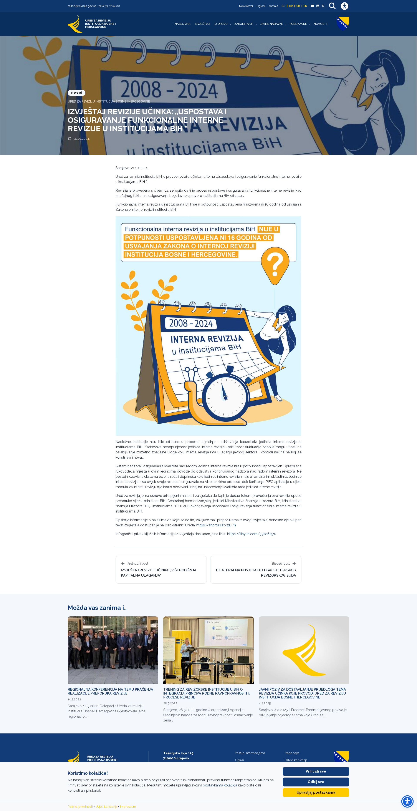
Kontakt (273, 6)
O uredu (221, 23)
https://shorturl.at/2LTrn (216, 525)
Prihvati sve (316, 771)
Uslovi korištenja (296, 760)
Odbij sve (316, 782)
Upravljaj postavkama (316, 792)
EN (305, 6)
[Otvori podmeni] (230, 24)
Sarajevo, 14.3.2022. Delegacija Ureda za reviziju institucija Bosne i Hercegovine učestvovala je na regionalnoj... (106, 711)
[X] (323, 6)
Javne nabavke (271, 23)
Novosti (320, 23)
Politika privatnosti (80, 806)
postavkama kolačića (220, 785)
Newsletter (246, 6)
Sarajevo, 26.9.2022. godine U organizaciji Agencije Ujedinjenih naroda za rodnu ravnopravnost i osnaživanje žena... (208, 715)
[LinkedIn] (317, 6)
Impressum (128, 806)
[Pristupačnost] (344, 6)
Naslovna (182, 23)
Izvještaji (202, 23)
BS (283, 6)
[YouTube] (312, 6)
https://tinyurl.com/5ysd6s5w (251, 534)
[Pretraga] (332, 6)
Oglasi (261, 6)
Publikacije (298, 23)
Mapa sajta (292, 753)
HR (291, 6)
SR (298, 6)
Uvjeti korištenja (106, 806)
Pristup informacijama (250, 753)
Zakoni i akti (243, 23)
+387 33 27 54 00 (109, 6)
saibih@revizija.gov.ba (82, 6)
